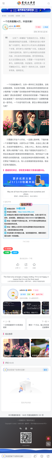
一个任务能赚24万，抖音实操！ (18, 21)
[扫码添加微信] (48, 444)
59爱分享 (21, 423)
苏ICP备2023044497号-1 (39, 423)
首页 (4, 16)
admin (11, 26)
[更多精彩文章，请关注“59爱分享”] (26, 180)
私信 (46, 27)
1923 (24, 294)
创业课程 (11, 16)
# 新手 (15, 252)
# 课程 (7, 252)
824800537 (31, 218)
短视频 (18, 16)
